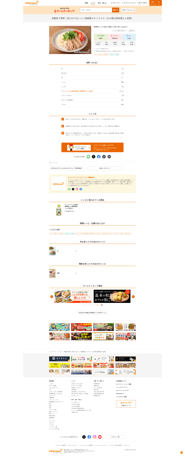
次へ (133, 296)
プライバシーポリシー (72, 445)
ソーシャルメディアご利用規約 (86, 445)
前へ (51, 296)
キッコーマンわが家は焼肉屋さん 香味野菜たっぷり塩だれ (78, 91)
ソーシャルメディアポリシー (101, 445)
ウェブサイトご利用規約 (60, 445)
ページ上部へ (181, 452)
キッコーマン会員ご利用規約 (115, 445)
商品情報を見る (70, 211)
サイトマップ (127, 445)
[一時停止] (102, 305)
